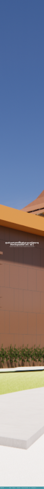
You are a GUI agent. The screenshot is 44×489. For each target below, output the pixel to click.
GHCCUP (2, 487)
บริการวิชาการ (19, 487)
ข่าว (29, 487)
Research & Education (25, 487)
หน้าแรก (10, 487)
